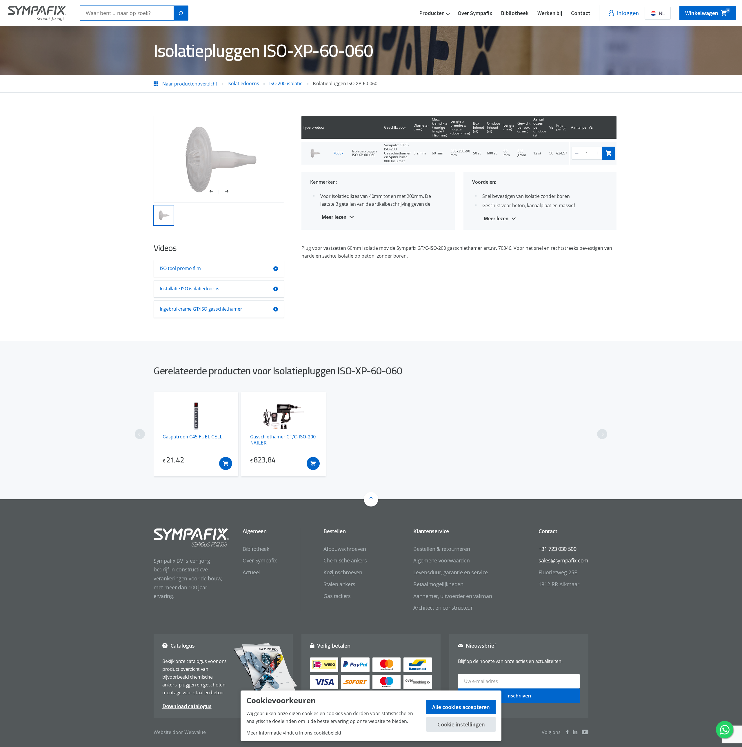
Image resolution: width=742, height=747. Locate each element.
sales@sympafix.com (563, 560)
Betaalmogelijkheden (438, 584)
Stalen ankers (339, 584)
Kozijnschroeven (342, 572)
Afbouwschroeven (344, 548)
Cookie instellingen (461, 724)
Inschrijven (518, 695)
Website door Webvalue (180, 732)
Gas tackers (337, 596)
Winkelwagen (707, 12)
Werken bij (549, 13)
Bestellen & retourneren (441, 548)
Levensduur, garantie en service (450, 572)
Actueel (251, 572)
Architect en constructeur (443, 607)
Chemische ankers (345, 560)
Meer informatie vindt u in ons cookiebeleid (293, 732)
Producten (432, 13)
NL (662, 13)
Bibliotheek (515, 13)
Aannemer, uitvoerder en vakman (452, 596)
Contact (580, 13)
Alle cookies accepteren (461, 706)
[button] (214, 192)
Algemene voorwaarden (441, 560)
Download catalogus (187, 706)
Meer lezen (334, 217)
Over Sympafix (475, 13)
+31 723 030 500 (557, 548)
